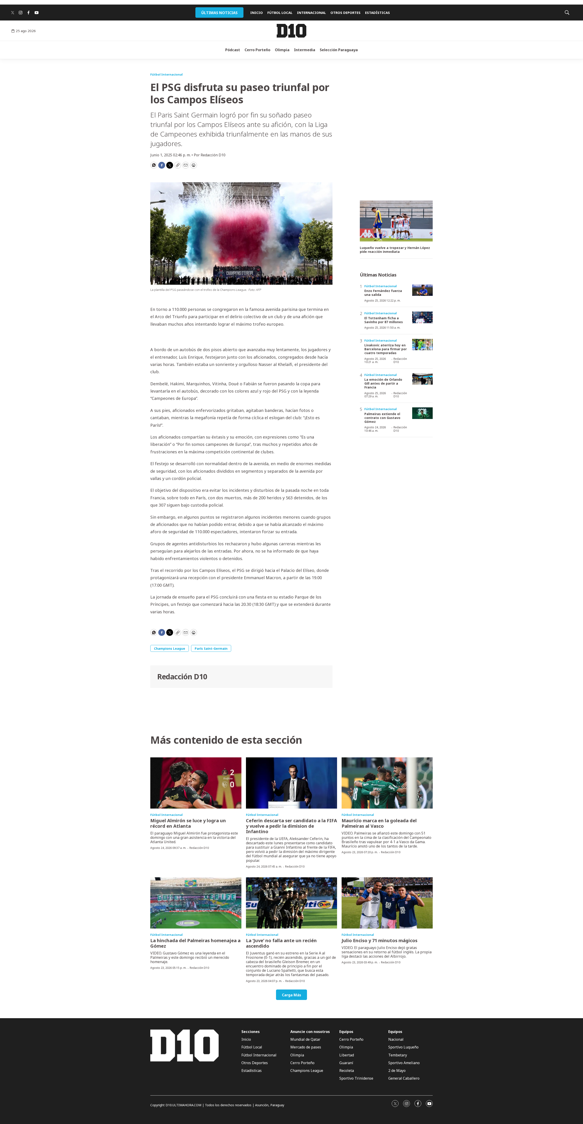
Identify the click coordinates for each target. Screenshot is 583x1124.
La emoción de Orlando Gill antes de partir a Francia (383, 383)
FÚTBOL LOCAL (279, 12)
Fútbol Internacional (166, 74)
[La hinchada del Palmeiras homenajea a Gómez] (195, 903)
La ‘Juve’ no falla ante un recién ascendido (281, 943)
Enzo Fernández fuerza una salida (383, 293)
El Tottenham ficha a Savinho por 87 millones (383, 320)
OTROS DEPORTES (345, 12)
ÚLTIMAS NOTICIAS (219, 12)
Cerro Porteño (257, 49)
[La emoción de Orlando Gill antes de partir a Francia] (422, 379)
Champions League (169, 648)
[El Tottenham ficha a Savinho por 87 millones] (422, 317)
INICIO (256, 12)
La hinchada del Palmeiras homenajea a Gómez (195, 943)
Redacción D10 (182, 676)
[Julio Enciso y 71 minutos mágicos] (387, 903)
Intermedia (304, 49)
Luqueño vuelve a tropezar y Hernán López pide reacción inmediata (395, 250)
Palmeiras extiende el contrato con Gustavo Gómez (382, 418)
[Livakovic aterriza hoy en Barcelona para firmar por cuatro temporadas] (422, 344)
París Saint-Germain (211, 648)
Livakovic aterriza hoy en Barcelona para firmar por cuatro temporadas (385, 349)
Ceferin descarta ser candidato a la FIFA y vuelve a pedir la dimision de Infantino (291, 826)
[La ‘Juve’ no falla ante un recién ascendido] (291, 903)
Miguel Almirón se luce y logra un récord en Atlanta (188, 823)
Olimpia (282, 49)
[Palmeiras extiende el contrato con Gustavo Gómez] (422, 413)
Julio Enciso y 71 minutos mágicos (379, 940)
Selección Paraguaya (339, 49)
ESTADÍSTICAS (377, 12)
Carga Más (291, 994)
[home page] (291, 31)
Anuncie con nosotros (310, 1032)
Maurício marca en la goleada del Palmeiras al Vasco (379, 823)
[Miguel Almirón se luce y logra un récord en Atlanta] (195, 783)
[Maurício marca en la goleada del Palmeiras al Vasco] (387, 783)
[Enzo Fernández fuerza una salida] (422, 290)
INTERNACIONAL (311, 12)
